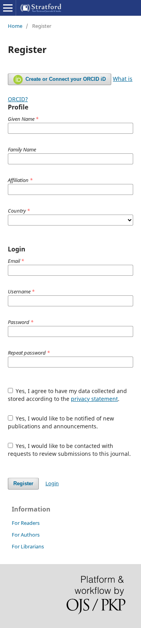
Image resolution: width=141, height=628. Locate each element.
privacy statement (94, 398)
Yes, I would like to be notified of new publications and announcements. (61, 422)
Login (52, 483)
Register (23, 483)
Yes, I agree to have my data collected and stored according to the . (67, 394)
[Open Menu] (8, 8)
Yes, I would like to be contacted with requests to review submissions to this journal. (69, 449)
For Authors (26, 534)
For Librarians (28, 546)
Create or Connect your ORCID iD (65, 79)
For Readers (26, 522)
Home (15, 25)
